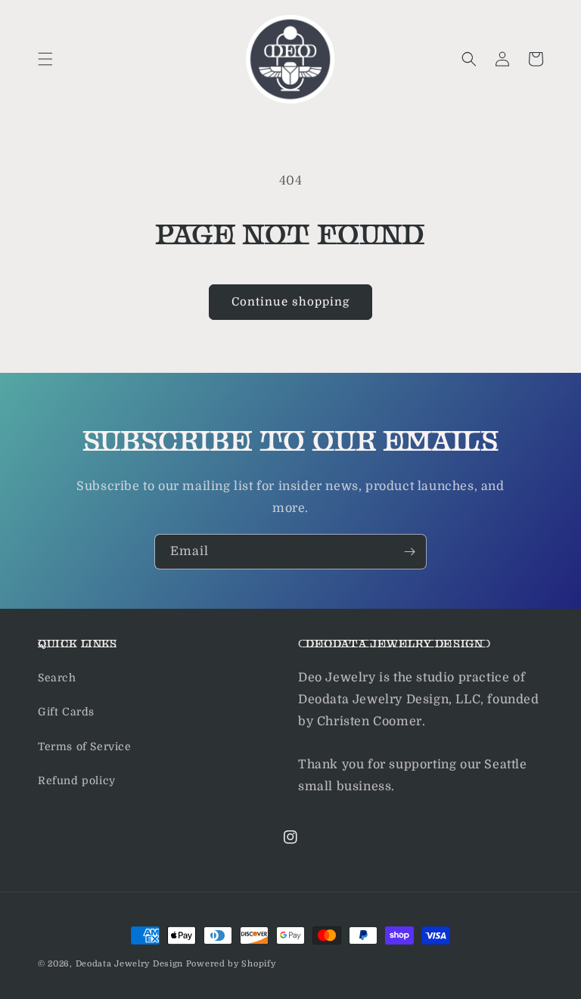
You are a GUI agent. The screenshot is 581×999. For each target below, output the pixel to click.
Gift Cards (66, 712)
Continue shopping (290, 302)
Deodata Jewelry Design (129, 964)
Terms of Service (85, 746)
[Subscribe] (409, 551)
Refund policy (77, 780)
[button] (45, 59)
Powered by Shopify (231, 964)
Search (57, 678)
